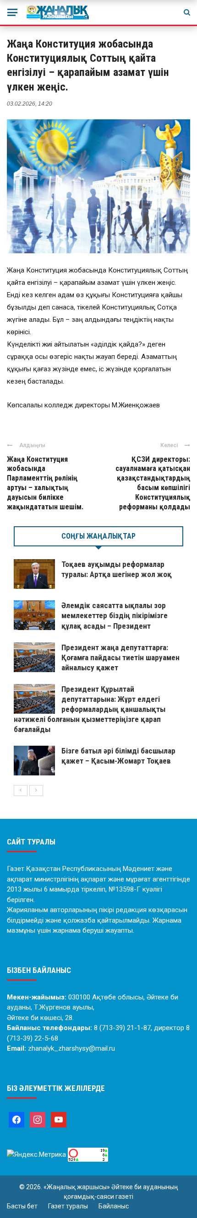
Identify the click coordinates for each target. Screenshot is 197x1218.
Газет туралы (68, 1206)
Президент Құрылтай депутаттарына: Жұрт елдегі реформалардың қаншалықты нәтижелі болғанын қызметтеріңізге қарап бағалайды (89, 709)
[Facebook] (16, 1119)
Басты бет (22, 1206)
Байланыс (113, 1206)
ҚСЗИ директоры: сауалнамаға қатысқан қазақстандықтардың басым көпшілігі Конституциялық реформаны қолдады (152, 483)
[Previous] (20, 790)
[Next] (36, 790)
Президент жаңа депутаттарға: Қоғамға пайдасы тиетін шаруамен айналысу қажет (120, 657)
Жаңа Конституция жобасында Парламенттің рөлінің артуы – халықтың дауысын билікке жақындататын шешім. (45, 483)
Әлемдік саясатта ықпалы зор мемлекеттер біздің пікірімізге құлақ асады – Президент (114, 615)
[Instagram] (37, 1119)
